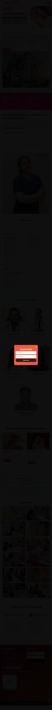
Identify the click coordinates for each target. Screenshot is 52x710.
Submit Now (26, 360)
